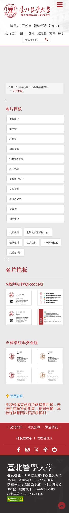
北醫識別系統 (40, 86)
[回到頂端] (62, 505)
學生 (32, 34)
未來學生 (11, 34)
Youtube (54, 449)
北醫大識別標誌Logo (38, 232)
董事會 (13, 128)
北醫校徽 (14, 232)
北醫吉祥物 (15, 252)
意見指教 (34, 427)
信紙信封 (14, 242)
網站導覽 (40, 25)
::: (6, 100)
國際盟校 (14, 218)
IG (27, 449)
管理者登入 (45, 438)
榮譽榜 (13, 208)
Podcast (45, 449)
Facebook (18, 449)
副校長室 (14, 148)
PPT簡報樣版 (51, 242)
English (54, 25)
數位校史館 (15, 198)
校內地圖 (14, 168)
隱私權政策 (24, 438)
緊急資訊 (51, 427)
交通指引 (14, 188)
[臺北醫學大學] (27, 11)
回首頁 (15, 25)
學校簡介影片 (16, 178)
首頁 (10, 86)
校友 (61, 34)
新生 (23, 34)
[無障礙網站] (15, 499)
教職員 (42, 34)
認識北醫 (23, 86)
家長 (52, 34)
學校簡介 (14, 118)
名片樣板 (31, 242)
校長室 (13, 139)
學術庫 (26, 25)
